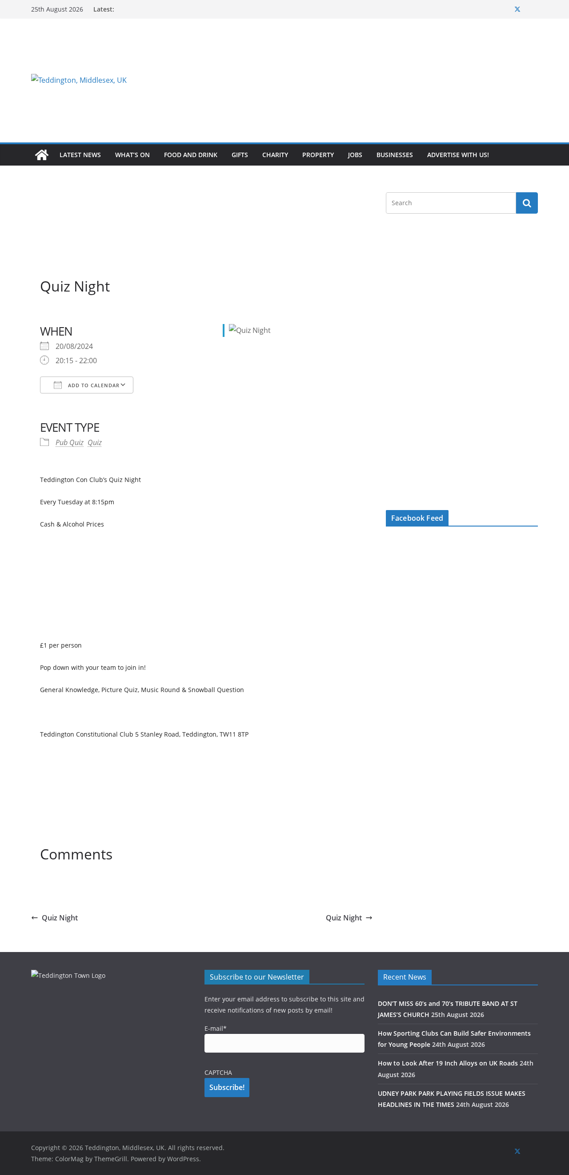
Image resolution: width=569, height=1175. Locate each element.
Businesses (395, 154)
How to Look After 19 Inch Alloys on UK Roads (448, 1063)
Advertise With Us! (458, 154)
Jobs (355, 154)
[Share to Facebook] (47, 313)
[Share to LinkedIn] (79, 313)
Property (318, 154)
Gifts (240, 154)
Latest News (80, 154)
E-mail (215, 1028)
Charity (275, 154)
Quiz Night (60, 918)
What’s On (132, 154)
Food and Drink (190, 154)
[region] (393, 80)
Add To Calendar (93, 385)
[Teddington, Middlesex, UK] (41, 155)
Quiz (95, 442)
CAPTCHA (218, 1072)
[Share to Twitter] (63, 313)
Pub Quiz (70, 442)
